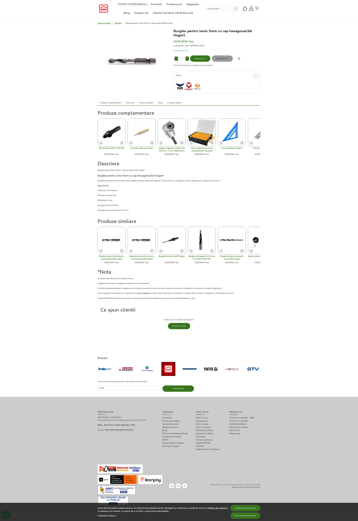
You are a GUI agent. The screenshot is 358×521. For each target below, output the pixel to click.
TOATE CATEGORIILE (132, 4)
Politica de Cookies (239, 427)
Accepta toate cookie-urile (245, 508)
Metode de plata (204, 433)
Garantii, (146, 293)
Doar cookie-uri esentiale (245, 515)
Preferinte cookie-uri (107, 515)
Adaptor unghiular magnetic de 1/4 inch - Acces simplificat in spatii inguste (171, 149)
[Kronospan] (105, 374)
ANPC (165, 439)
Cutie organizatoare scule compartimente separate (202, 149)
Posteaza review (179, 326)
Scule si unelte (104, 23)
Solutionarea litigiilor (173, 443)
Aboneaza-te (178, 388)
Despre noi (141, 13)
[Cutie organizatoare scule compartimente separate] (202, 132)
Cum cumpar (202, 424)
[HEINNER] (189, 374)
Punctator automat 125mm (141, 148)
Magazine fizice (170, 427)
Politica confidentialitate (175, 433)
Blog (126, 13)
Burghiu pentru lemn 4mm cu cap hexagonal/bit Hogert (141, 257)
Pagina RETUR (203, 443)
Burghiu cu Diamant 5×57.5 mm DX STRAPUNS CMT (202, 257)
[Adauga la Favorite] (238, 58)
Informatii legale (171, 446)
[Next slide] (254, 137)
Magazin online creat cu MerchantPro (246, 487)
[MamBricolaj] (168, 374)
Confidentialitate (238, 424)
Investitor (167, 417)
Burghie (118, 23)
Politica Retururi (204, 439)
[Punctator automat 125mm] (142, 132)
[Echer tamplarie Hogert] (232, 132)
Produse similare (146, 103)
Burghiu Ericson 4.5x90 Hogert (172, 256)
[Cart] (257, 8)
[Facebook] (171, 485)
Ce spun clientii (174, 103)
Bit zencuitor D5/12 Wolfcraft (111, 148)
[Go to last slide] (103, 369)
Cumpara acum (222, 58)
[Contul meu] (251, 8)
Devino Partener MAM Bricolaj (173, 13)
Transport (201, 436)
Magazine (192, 4)
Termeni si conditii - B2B (241, 417)
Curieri (178, 75)
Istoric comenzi (203, 427)
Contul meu (202, 417)
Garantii (200, 446)
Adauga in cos (200, 58)
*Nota (160, 103)
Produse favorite (204, 430)
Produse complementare (110, 103)
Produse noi (174, 4)
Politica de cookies (217, 508)
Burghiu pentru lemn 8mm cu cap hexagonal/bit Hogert (111, 257)
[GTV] (253, 374)
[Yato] (211, 374)
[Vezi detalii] (101, 143)
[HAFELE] (232, 374)
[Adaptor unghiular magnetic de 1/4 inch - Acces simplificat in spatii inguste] (172, 132)
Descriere (130, 103)
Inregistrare (202, 421)
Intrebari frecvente (171, 436)
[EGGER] (126, 374)
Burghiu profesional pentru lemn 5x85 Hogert (231, 257)
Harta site (234, 430)
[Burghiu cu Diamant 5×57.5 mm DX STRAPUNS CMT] (202, 240)
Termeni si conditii (238, 421)
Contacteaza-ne (170, 424)
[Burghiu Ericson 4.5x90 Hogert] (172, 240)
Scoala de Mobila (171, 421)
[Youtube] (184, 485)
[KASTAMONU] (147, 374)
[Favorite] (245, 8)
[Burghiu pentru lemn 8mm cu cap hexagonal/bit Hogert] (111, 240)
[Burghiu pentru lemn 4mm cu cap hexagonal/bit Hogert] (142, 240)
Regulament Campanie (207, 449)
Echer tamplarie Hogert (232, 148)
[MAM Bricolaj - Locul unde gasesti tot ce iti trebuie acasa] (103, 8)
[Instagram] (178, 485)
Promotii (156, 4)
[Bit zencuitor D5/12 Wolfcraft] (111, 132)
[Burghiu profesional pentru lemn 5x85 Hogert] (232, 240)
